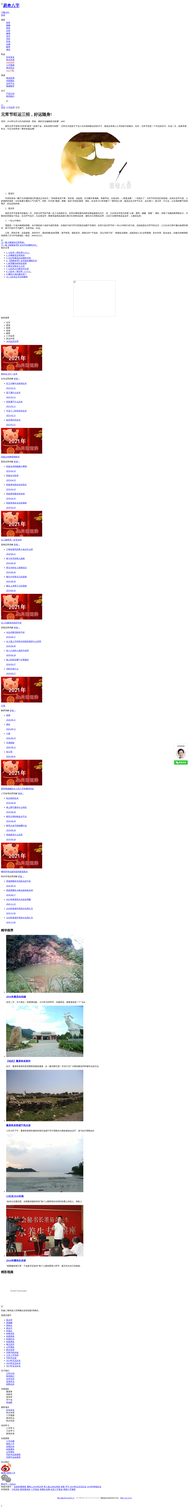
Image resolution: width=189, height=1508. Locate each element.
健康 (8, 33)
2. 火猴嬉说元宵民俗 (15, 255)
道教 (63, 1487)
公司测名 (10, 1347)
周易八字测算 (69, 1490)
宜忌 (8, 36)
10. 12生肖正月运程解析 (17, 277)
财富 (8, 28)
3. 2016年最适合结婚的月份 (18, 258)
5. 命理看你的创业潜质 (16, 264)
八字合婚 (10, 1441)
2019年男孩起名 (94, 1487)
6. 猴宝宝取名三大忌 (15, 266)
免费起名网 (45, 1490)
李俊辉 (9, 1403)
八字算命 (35, 1490)
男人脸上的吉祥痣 (52, 1487)
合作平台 (10, 83)
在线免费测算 (20, 1487)
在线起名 (10, 1339)
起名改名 (10, 57)
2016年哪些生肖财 (16, 1260)
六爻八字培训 (12, 1355)
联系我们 (10, 96)
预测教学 (10, 86)
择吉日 (9, 1328)
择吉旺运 (10, 68)
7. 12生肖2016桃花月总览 (17, 269)
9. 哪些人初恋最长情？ (16, 274)
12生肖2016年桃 (15, 1196)
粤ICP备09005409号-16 (65, 1498)
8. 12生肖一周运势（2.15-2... (18, 272)
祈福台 (9, 1331)
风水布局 (10, 60)
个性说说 (15, 1490)
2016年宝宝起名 (13, 1363)
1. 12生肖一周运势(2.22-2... (18, 253)
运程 (8, 31)
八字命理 (10, 108)
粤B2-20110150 (126, 1498)
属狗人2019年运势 (35, 1487)
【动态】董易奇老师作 (18, 1061)
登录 (3, 15)
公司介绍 (10, 1374)
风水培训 (10, 1350)
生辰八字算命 (56, 1490)
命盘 (8, 22)
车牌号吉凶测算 (13, 1457)
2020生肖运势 (12, 342)
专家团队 (10, 81)
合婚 (8, 44)
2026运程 (10, 62)
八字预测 (10, 65)
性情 (8, 41)
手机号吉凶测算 (13, 1455)
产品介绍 (10, 93)
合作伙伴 (10, 1379)
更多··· (17, 379)
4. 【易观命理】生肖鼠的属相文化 (21, 261)
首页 (3, 108)
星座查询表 (25, 1490)
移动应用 (10, 78)
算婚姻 (9, 1323)
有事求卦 (10, 1334)
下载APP (5, 12)
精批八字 (10, 1444)
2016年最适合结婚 (16, 997)
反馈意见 (10, 1382)
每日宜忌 (10, 1345)
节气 (67, 1487)
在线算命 (10, 1336)
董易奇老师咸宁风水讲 (18, 1125)
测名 (8, 49)
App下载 (10, 70)
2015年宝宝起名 (13, 1361)
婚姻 (8, 25)
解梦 (8, 47)
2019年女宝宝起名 (78, 1487)
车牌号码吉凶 (12, 1353)
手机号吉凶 (11, 1358)
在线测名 (10, 1342)
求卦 (8, 39)
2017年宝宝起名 (13, 1366)
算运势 (9, 1320)
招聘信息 (10, 1384)
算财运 (9, 1326)
